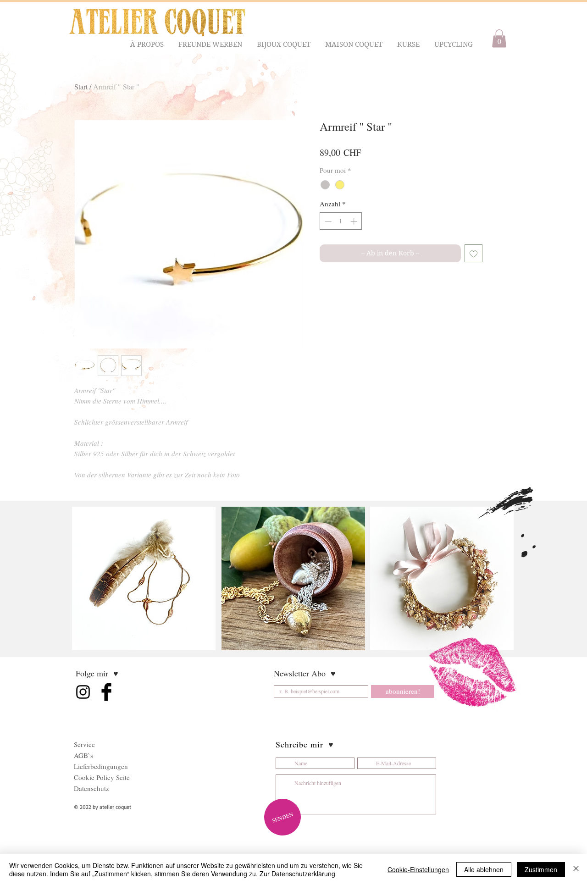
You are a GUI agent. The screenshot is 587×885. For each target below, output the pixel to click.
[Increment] (355, 221)
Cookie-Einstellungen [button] (418, 869)
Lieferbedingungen (101, 766)
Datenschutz (91, 788)
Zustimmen (541, 869)
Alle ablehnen (484, 869)
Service (84, 744)
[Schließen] (575, 869)
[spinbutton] (341, 221)
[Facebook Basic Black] (106, 692)
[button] (147, 44)
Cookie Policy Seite (102, 777)
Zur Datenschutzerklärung (297, 873)
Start (81, 86)
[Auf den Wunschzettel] (473, 253)
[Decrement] (327, 221)
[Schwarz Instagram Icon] (83, 692)
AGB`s (83, 755)
